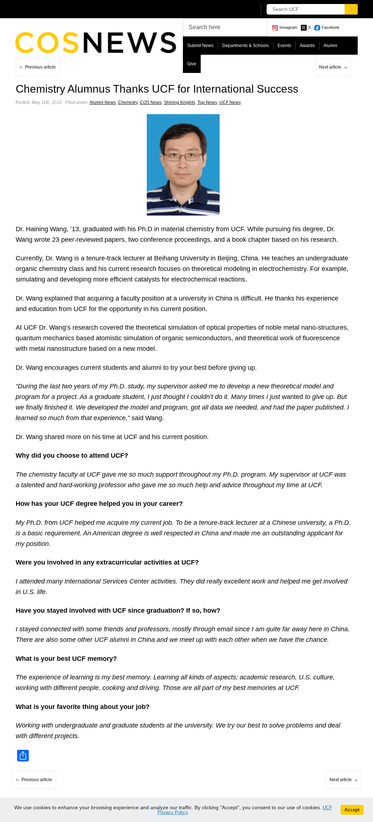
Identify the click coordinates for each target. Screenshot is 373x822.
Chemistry (128, 102)
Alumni (330, 45)
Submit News (200, 45)
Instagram (288, 27)
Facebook (330, 27)
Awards (307, 45)
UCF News (230, 102)
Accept (352, 810)
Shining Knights (179, 102)
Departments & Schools (245, 45)
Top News (207, 102)
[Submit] (351, 9)
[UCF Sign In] (233, 9)
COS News (151, 102)
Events (284, 45)
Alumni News (103, 102)
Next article (330, 67)
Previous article (40, 67)
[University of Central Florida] (69, 9)
